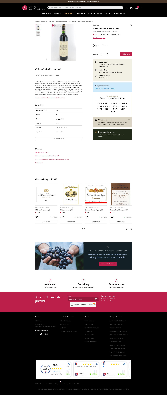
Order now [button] (103, 62)
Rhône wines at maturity (117, 348)
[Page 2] (84, 228)
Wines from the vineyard (117, 345)
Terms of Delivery (90, 321)
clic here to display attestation (99, 381)
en (143, 8)
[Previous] (127, 229)
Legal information (71, 383)
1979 (123, 103)
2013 (123, 108)
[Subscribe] (96, 299)
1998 (100, 108)
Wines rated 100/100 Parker (118, 321)
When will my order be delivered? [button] (47, 156)
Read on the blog (106, 301)
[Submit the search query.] (49, 8)
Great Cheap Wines (115, 341)
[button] (120, 34)
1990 (116, 106)
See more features (58, 138)
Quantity (95, 54)
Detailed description (99, 38)
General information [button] (42, 152)
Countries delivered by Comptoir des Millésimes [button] (52, 159)
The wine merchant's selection (119, 334)
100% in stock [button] (104, 76)
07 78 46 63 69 (39, 324)
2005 (116, 108)
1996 (123, 106)
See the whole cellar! (107, 264)
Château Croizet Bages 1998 (94, 210)
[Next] (130, 229)
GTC (78, 383)
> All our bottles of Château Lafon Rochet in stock (50, 98)
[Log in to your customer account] (131, 8)
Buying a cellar (89, 334)
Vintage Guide (64, 324)
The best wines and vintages (68, 331)
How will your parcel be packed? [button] (105, 88)
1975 (108, 103)
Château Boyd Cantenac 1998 (119, 210)
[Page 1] (82, 228)
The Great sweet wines (116, 338)
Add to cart (126, 54)
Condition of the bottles (92, 328)
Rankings (63, 328)
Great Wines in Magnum (117, 352)
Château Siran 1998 (66, 210)
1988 (108, 106)
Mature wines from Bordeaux (118, 331)
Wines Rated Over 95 (116, 324)
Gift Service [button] (39, 163)
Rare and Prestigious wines (118, 355)
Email (69, 296)
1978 (116, 103)
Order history (89, 324)
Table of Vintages (65, 321)
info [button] (97, 1)
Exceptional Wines (115, 328)
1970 (100, 103)
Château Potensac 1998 (42, 210)
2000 (108, 108)
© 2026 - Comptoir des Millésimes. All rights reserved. (50, 383)
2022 (112, 111)
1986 (100, 106)
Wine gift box (89, 331)
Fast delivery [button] (104, 70)
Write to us (38, 321)
